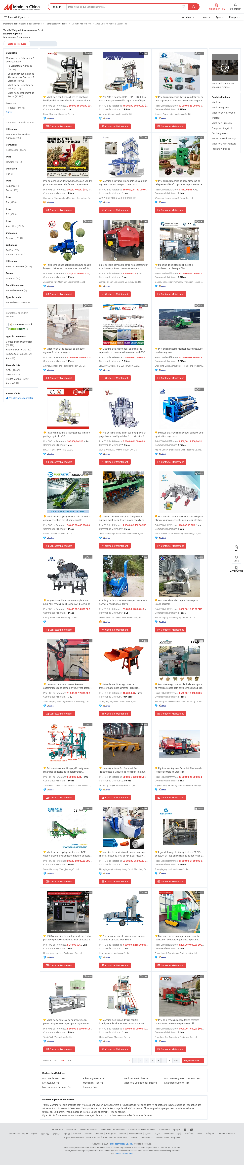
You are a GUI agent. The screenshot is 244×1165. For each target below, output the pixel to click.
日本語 (67, 1133)
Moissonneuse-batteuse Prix (57, 1087)
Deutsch (99, 1133)
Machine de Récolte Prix (136, 1078)
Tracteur (216, 117)
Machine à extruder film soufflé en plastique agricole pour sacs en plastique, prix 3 (123, 182)
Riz (11, 202)
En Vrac (12, 250)
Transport (11, 103)
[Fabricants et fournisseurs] (21, 6)
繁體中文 (56, 1133)
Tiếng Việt (210, 1133)
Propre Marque (18, 378)
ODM (13, 370)
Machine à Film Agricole (224, 143)
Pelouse (14, 238)
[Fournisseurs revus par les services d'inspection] (21, 324)
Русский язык (135, 1133)
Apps (218, 17)
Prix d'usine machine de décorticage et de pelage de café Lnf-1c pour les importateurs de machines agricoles (178, 182)
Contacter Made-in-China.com (141, 1129)
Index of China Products (142, 1137)
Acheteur (187, 17)
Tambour (13, 278)
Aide (205, 17)
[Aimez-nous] (185, 1129)
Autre (9, 112)
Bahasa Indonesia (227, 1133)
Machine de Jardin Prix (54, 1078)
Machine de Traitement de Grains (21, 94)
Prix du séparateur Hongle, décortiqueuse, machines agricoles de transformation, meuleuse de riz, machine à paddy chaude (66, 770)
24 (55, 1060)
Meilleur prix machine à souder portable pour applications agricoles (179, 434)
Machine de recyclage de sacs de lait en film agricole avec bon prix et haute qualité (67, 518)
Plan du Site (164, 1129)
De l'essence (16, 149)
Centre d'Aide (57, 1129)
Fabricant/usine (18, 349)
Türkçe (199, 1133)
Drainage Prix (90, 1087)
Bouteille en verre (16, 290)
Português (111, 1133)
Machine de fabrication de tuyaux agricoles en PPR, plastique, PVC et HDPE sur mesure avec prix (122, 854)
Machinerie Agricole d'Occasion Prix (182, 1078)
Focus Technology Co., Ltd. (121, 1143)
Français (77, 1133)
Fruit (12, 190)
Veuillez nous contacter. (21, 398)
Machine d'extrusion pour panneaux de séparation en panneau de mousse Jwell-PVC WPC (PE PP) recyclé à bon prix (122, 350)
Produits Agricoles (221, 148)
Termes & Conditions (124, 1153)
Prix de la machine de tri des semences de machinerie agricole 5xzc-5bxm (122, 937)
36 (62, 1060)
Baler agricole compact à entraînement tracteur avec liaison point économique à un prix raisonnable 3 (123, 266)
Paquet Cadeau (15, 254)
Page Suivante (192, 1060)
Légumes (14, 185)
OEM (13, 374)
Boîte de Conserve (19, 266)
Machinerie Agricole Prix (176, 1082)
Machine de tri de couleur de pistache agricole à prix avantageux (63, 350)
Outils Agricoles (220, 133)
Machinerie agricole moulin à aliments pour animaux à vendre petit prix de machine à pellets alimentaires (179, 686)
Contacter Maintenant (60, 126)
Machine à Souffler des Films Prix (140, 1082)
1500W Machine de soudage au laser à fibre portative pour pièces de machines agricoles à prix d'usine (67, 937)
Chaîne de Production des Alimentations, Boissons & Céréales (21, 77)
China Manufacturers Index (115, 1137)
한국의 (148, 1133)
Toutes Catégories (17, 17)
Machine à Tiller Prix (93, 1082)
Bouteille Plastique (18, 302)
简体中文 (45, 1133)
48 (69, 1060)
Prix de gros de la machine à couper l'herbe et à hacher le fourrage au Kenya (123, 602)
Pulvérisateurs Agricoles (20, 67)
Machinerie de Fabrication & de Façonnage (20, 59)
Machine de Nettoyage (223, 112)
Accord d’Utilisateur (88, 1129)
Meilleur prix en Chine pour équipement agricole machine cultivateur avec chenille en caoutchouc (121, 518)
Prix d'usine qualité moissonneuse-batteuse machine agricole (179, 350)
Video (89, 53)
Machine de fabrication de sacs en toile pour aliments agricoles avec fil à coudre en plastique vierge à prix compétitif (179, 518)
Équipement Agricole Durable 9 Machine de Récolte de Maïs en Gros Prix (178, 770)
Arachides (15, 226)
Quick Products (93, 1137)
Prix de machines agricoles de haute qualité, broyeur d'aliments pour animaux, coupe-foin (67, 266)
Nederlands (169, 1133)
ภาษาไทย (189, 1133)
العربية (157, 1133)
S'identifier (235, 8)
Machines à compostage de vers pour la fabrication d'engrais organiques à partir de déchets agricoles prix (177, 937)
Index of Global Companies (168, 1137)
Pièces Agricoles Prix (93, 1078)
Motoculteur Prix (50, 1082)
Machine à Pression (222, 123)
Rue (9, 173)
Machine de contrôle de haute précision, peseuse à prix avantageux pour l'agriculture (65, 1021)
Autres (12, 383)
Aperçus (176, 1129)
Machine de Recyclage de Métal (20, 86)
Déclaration (71, 1129)
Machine (216, 102)
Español (88, 1133)
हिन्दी (179, 1133)
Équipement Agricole (222, 128)
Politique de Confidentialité (113, 1129)
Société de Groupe (19, 353)
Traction (14, 161)
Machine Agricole (220, 107)
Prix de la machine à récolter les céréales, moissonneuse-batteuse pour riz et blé (177, 1021)
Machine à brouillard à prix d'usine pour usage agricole (176, 602)
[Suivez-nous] (191, 1129)
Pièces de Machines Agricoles (227, 138)
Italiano (122, 1133)
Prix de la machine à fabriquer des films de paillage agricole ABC (66, 434)
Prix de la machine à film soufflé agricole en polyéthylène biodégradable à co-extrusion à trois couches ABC (122, 434)
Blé (11, 214)
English (34, 1133)
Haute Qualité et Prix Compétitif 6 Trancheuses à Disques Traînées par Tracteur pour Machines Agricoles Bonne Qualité (122, 770)
